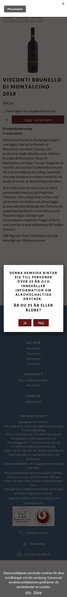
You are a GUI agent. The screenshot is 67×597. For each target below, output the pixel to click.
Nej (41, 323)
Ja (25, 323)
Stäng (38, 592)
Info (28, 592)
